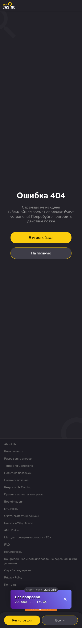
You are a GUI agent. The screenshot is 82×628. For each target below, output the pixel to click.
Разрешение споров (18, 458)
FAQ (7, 544)
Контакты (10, 584)
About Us (10, 444)
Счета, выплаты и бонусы (21, 516)
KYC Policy (11, 509)
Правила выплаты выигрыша (24, 494)
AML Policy (11, 530)
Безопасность (13, 451)
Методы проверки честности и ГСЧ (28, 537)
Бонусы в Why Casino (18, 523)
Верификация (13, 501)
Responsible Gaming (17, 487)
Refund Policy (13, 552)
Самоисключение (16, 480)
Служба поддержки (17, 570)
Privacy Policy (13, 577)
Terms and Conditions (18, 466)
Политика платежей (18, 473)
